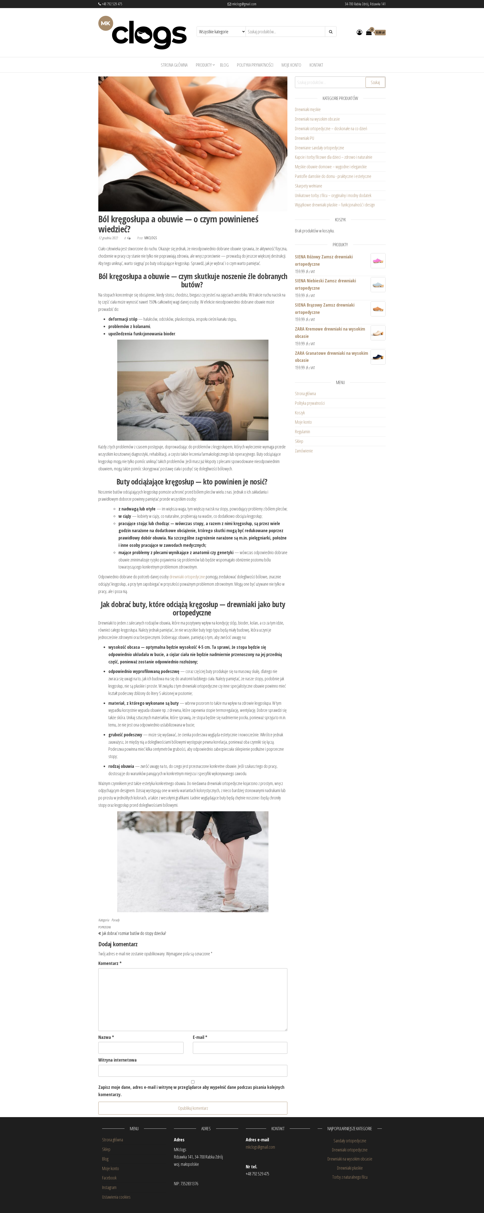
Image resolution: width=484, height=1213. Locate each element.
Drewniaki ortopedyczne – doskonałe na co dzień (332, 128)
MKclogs (150, 237)
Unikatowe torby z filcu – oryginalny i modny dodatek (334, 195)
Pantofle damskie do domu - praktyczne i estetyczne (333, 176)
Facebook (109, 1178)
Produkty (204, 65)
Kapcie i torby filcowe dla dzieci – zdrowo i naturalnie (333, 157)
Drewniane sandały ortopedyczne (319, 148)
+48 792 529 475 (111, 4)
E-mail (200, 1037)
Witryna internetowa (117, 1060)
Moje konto (291, 65)
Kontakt (316, 65)
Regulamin (302, 431)
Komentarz (110, 963)
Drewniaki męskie (308, 109)
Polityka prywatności (255, 65)
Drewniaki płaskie (350, 1168)
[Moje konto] (359, 32)
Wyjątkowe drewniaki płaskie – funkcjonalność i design (335, 205)
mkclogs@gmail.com (243, 4)
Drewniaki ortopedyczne (350, 1150)
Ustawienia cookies (116, 1197)
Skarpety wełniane (308, 186)
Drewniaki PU (304, 138)
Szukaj (375, 82)
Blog (224, 65)
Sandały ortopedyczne (350, 1141)
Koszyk (300, 413)
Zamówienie (304, 451)
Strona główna (174, 65)
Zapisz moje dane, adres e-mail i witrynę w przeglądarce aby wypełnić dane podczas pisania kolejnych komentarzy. (191, 1090)
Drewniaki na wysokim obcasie (317, 119)
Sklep (299, 441)
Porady (115, 920)
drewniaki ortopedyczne (187, 577)
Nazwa (106, 1037)
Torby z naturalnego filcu (350, 1177)
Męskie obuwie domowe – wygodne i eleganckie (331, 167)
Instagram (109, 1187)
